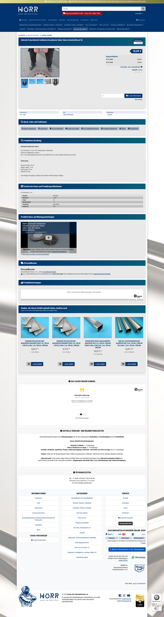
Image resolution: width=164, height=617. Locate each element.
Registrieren (94, 20)
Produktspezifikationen (110, 128)
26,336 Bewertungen (82, 418)
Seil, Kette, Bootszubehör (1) (82, 528)
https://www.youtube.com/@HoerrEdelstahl (35, 254)
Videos (123, 128)
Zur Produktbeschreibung (91, 128)
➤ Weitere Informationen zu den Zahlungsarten (127, 549)
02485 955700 (123, 560)
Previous (24, 85)
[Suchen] (143, 9)
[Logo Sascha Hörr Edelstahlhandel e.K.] (38, 11)
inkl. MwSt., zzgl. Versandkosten (130, 67)
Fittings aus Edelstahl (117, 25)
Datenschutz (38, 508)
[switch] (156, 608)
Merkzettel (62, 20)
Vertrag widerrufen (125, 523)
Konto (125, 508)
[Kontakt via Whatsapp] (138, 557)
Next (56, 85)
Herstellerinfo (134, 128)
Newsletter (38, 525)
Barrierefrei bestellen (126, 518)
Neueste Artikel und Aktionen (37, 20)
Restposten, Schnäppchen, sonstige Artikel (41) (82, 552)
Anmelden (138, 13)
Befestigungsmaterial (64, 29)
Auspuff (21, 29)
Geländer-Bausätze (123, 29)
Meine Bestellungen (73, 20)
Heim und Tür (103, 25)
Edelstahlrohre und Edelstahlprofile (30, 25)
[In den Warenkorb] (28, 364)
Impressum (38, 498)
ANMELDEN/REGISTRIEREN (101, 274)
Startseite (24, 20)
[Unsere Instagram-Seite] (124, 595)
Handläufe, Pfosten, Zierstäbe (73, 25)
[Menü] (160, 595)
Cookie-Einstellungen (39, 540)
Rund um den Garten (80, 29)
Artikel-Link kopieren (29, 128)
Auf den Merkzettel (57, 128)
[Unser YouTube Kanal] (128, 595)
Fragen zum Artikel (73, 128)
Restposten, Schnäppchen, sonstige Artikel (102, 29)
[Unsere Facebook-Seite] (120, 595)
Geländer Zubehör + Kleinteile (52, 25)
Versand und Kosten (38, 513)
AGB (38, 503)
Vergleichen (44, 128)
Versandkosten (141, 583)
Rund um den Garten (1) (82, 547)
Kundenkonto (84, 20)
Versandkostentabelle (49, 272)
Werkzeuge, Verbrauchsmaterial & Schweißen (41, 29)
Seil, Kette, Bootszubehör (134, 25)
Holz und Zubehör (91, 25)
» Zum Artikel (37, 364)
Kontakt (125, 498)
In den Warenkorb (134, 96)
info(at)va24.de (126, 601)
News (38, 530)
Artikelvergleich (52, 20)
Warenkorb (141, 20)
